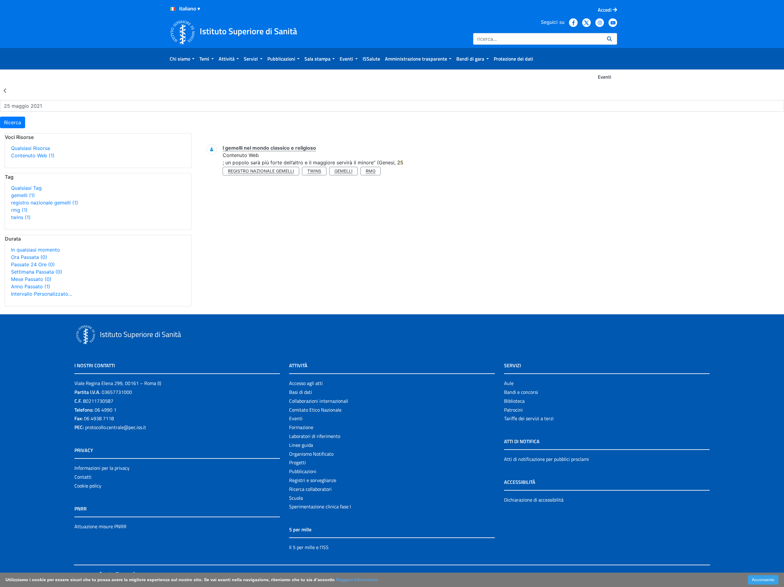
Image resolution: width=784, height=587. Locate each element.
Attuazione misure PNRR (100, 526)
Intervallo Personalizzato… (41, 294)
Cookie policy (87, 485)
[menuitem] (182, 59)
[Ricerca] (609, 39)
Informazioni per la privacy (102, 468)
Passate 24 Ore (33, 264)
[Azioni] (173, 9)
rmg (19, 210)
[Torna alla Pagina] (5, 90)
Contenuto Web (33, 155)
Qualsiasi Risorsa (30, 148)
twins (21, 217)
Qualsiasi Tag (26, 188)
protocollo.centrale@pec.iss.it (115, 427)
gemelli (23, 195)
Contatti (83, 476)
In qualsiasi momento (35, 250)
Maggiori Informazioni (357, 579)
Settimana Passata (36, 272)
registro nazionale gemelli (44, 203)
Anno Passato (30, 286)
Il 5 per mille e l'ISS (309, 547)
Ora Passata (29, 257)
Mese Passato (31, 279)
